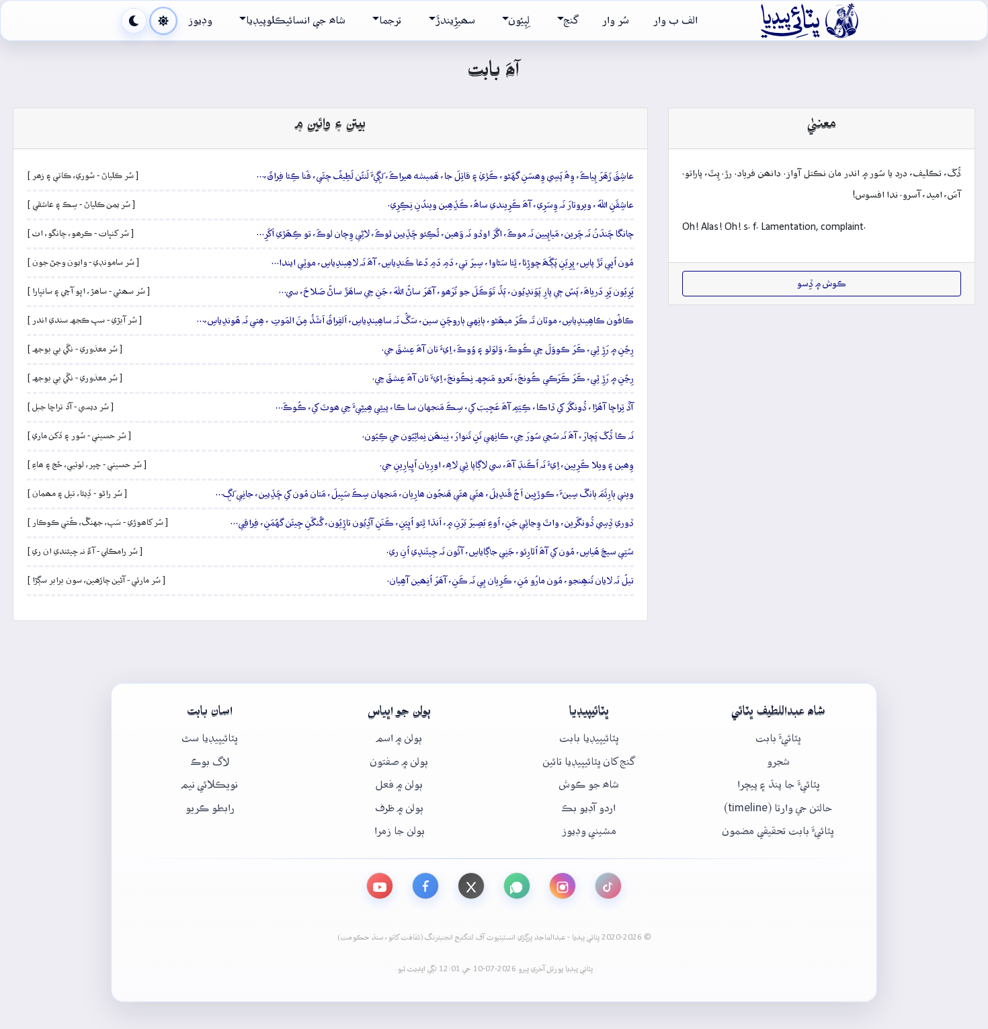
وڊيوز (200, 20)
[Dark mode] (134, 21)
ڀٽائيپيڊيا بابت (589, 738)
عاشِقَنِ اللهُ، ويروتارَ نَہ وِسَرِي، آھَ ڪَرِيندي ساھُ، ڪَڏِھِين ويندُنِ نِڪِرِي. (511, 205)
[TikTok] (608, 885)
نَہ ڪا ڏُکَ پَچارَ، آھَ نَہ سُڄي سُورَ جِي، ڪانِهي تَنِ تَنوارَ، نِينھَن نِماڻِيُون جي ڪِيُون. (498, 436)
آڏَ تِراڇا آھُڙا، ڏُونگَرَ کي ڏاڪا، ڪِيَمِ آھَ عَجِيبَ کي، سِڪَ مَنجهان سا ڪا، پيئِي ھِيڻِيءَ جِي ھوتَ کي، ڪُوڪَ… (455, 407)
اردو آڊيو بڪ (589, 808)
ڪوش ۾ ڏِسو (821, 283)
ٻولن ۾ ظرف (399, 808)
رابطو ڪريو (210, 808)
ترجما (390, 20)
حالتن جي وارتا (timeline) (778, 808)
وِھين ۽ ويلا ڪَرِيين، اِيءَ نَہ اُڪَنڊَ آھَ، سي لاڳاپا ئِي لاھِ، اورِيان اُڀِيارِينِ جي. (507, 465)
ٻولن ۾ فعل (399, 784)
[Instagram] (562, 885)
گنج (571, 20)
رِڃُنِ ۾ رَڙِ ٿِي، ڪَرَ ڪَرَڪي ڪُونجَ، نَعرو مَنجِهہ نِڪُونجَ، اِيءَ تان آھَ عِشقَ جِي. (503, 378)
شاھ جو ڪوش (589, 784)
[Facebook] (425, 885)
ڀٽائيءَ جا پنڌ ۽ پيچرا (778, 784)
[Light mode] (163, 21)
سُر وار (615, 20)
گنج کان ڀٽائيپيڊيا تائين (588, 761)
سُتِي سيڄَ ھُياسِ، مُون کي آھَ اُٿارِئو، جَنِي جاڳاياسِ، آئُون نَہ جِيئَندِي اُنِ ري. (510, 551)
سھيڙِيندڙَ (455, 20)
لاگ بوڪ (210, 761)
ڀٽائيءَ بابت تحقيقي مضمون (778, 831)
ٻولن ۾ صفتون (399, 761)
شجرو (778, 761)
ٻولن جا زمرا (399, 831)
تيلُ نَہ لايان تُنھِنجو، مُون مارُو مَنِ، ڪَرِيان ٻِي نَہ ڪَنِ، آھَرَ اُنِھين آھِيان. (510, 580)
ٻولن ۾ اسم (399, 738)
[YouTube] (379, 885)
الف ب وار (675, 20)
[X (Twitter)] (471, 885)
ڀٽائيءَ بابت (778, 738)
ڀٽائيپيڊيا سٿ (209, 738)
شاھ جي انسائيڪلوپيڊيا (295, 20)
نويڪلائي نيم (209, 784)
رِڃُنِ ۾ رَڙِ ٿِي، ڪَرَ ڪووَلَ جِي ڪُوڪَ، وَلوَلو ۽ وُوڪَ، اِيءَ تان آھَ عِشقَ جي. (508, 349)
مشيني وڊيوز (589, 831)
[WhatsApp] (516, 885)
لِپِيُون (519, 20)
